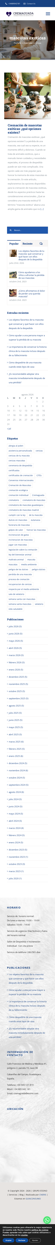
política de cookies (39, 1230)
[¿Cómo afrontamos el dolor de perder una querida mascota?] (13, 291)
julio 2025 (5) (15, 712)
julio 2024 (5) (15, 799)
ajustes (24, 1235)
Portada (17, 43)
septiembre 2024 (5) (18, 784)
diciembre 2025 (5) (18, 676)
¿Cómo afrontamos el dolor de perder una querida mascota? (31, 293)
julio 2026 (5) (15, 626)
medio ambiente (29, 564)
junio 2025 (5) (15, 720)
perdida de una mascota (20, 574)
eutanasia (35, 520)
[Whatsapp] (47, 1220)
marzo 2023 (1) (16, 871)
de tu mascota (35, 515)
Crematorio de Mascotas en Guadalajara (27, 1202)
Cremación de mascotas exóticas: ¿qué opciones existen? (23, 96)
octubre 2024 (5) (17, 777)
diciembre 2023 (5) (18, 849)
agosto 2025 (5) (16, 705)
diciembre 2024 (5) (18, 763)
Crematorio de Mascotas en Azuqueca (27, 1214)
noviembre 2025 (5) (18, 684)
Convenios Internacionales (21, 480)
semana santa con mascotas (22, 599)
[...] (42, 209)
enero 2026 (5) (16, 669)
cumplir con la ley (17, 515)
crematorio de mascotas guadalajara (26, 505)
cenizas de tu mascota (19, 455)
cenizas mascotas (17, 460)
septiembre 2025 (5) (18, 698)
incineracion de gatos (19, 535)
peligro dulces (38, 569)
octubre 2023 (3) (17, 864)
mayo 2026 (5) (16, 640)
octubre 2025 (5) (17, 691)
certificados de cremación (21, 475)
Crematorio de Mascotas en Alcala (27, 1218)
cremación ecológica (18, 490)
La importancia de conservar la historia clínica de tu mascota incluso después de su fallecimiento (28, 351)
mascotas (13, 564)
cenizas (39, 450)
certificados (14, 470)
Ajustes (35, 1240)
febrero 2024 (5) (17, 835)
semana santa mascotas (20, 604)
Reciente (27, 243)
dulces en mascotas (18, 520)
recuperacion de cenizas (20, 584)
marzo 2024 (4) (16, 828)
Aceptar (9, 1240)
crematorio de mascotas (34, 500)
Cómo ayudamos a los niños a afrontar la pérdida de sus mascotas (31, 275)
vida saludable (15, 609)
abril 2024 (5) (15, 820)
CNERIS (43, 1194)
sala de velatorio (16, 594)
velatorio (39, 604)
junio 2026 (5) (15, 633)
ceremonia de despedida (20, 465)
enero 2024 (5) (16, 842)
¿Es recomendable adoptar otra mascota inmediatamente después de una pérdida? (27, 378)
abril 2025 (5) (15, 734)
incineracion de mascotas (21, 540)
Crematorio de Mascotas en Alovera (27, 1210)
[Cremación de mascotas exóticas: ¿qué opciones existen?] (27, 96)
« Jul (9, 428)
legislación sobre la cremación (23, 549)
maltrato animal (16, 559)
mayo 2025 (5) (16, 727)
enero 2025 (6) (16, 756)
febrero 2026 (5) (17, 662)
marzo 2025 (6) (16, 741)
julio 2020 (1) (15, 878)
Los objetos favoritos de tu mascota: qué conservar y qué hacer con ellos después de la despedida (31, 255)
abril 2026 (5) (15, 648)
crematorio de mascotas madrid (24, 510)
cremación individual (18, 495)
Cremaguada (38, 495)
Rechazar (21, 1240)
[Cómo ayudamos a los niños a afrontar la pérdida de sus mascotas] (13, 273)
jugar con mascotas (18, 544)
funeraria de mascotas (19, 525)
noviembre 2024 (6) (18, 770)
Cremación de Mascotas (20, 485)
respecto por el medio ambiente (24, 589)
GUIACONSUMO (33, 1198)
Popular (14, 243)
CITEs (39, 475)
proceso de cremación (19, 579)
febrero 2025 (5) (17, 748)
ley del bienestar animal (20, 554)
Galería (31, 96)
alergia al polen (16, 446)
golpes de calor (16, 530)
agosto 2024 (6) (16, 792)
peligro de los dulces (18, 569)
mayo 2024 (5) (16, 813)
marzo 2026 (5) (16, 655)
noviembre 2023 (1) (18, 856)
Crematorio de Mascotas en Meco (27, 1222)
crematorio (14, 500)
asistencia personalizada (20, 450)
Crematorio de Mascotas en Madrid (27, 1206)
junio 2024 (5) (15, 806)
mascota (31, 559)
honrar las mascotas (36, 530)
